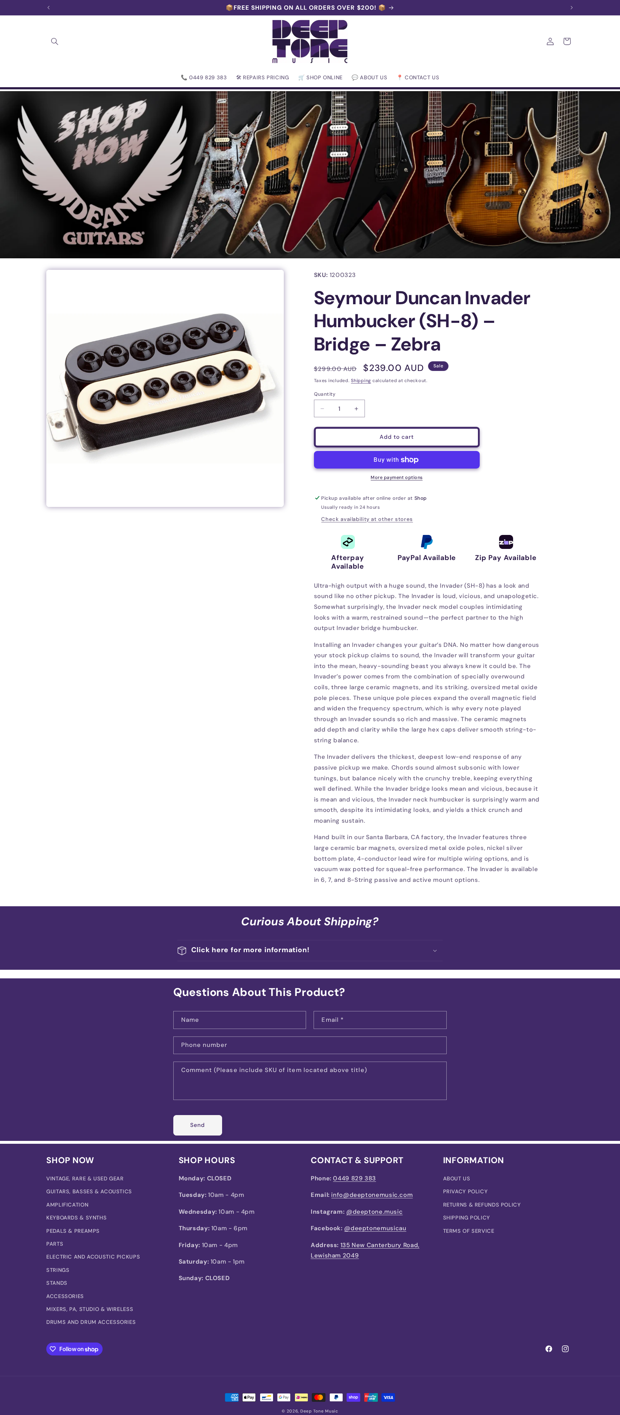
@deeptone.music (374, 1212)
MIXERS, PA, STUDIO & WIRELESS (89, 1309)
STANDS (56, 1283)
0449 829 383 (354, 1178)
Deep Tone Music (319, 1411)
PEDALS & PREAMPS (73, 1231)
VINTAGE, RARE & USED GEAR (85, 1178)
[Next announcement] (571, 7)
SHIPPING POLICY (466, 1218)
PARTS (54, 1243)
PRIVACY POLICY (465, 1191)
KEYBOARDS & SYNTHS (76, 1218)
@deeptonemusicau (375, 1228)
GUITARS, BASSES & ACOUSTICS (89, 1191)
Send (197, 1124)
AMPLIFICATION (67, 1204)
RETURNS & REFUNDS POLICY (482, 1204)
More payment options (397, 478)
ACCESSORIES (65, 1296)
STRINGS (57, 1270)
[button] (54, 41)
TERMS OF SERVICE (468, 1231)
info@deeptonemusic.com (372, 1195)
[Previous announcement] (48, 7)
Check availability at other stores (367, 519)
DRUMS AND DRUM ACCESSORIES (91, 1322)
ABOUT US (456, 1178)
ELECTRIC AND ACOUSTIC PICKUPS (93, 1257)
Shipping (361, 381)
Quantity (325, 394)
